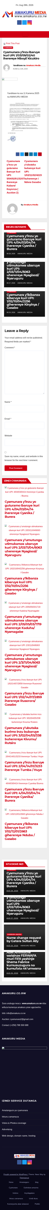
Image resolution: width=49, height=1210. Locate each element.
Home (11, 1182)
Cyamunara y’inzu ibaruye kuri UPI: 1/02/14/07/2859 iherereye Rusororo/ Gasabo (24, 698)
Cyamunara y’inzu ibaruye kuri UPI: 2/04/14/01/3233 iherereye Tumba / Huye (24, 766)
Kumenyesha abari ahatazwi (18, 1204)
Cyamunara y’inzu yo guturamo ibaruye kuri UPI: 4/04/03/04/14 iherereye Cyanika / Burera (24, 242)
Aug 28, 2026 (12, 891)
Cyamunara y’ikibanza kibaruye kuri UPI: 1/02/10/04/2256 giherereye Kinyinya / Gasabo (23, 301)
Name (8, 402)
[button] (45, 34)
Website (8, 436)
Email (8, 419)
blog (36, 1182)
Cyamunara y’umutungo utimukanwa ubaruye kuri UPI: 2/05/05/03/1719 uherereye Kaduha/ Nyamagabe (23, 624)
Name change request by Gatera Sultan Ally (24, 939)
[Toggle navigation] (25, 34)
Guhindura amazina (14, 934)
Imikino (15, 1193)
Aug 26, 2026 (12, 946)
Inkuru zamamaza (16, 1199)
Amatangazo (24, 1182)
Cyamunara (8, 47)
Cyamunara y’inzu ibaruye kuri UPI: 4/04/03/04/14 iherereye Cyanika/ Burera (24, 794)
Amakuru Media (33, 65)
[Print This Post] (4, 43)
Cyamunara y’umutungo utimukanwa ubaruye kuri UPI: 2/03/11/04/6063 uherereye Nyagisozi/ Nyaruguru (23, 547)
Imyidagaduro (29, 1193)
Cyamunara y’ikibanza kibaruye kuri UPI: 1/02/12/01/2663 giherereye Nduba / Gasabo (21, 831)
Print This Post (12, 43)
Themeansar (24, 1178)
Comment (10, 347)
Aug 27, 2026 (12, 918)
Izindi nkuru (33, 1199)
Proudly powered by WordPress (16, 1174)
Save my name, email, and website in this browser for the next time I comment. (24, 458)
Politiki (37, 1204)
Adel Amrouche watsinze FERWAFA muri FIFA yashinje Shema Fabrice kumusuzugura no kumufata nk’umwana (24, 960)
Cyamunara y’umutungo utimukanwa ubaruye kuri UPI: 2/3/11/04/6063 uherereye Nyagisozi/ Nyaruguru (23, 662)
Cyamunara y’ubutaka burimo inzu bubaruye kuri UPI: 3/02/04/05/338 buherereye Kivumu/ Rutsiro (23, 735)
